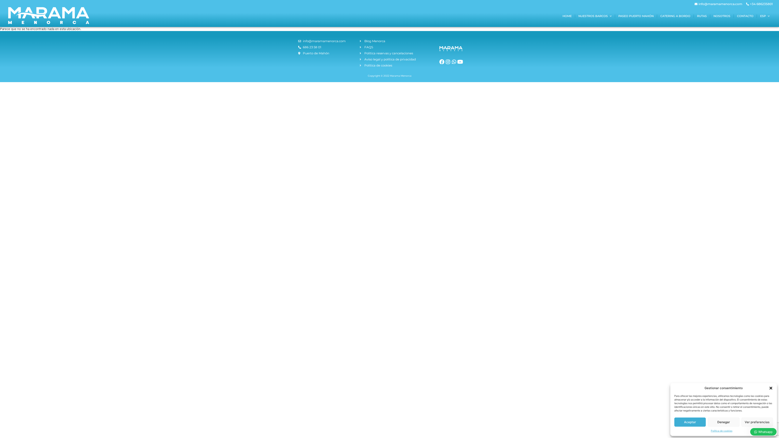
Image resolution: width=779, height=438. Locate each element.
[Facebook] (441, 61)
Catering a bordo (675, 16)
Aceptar (690, 422)
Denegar (723, 422)
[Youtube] (460, 61)
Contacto (745, 16)
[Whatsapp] (454, 61)
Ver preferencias (757, 422)
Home (567, 16)
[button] (771, 388)
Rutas (702, 16)
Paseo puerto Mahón (636, 16)
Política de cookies (721, 430)
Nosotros (721, 16)
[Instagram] (448, 61)
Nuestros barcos (593, 16)
